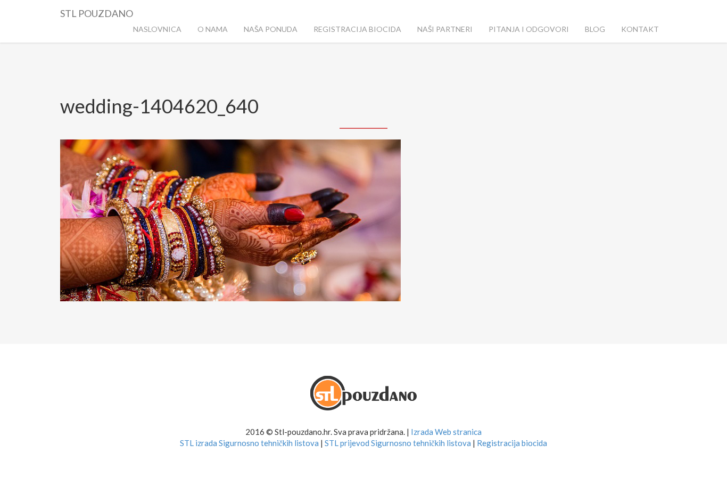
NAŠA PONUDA (271, 29)
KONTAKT (640, 29)
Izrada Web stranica (446, 431)
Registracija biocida (512, 443)
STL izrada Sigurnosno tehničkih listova (249, 443)
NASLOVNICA (157, 29)
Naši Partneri (445, 29)
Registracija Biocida (357, 29)
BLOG (595, 29)
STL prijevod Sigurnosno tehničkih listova (398, 443)
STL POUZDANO (96, 11)
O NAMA (212, 29)
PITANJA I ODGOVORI (529, 29)
